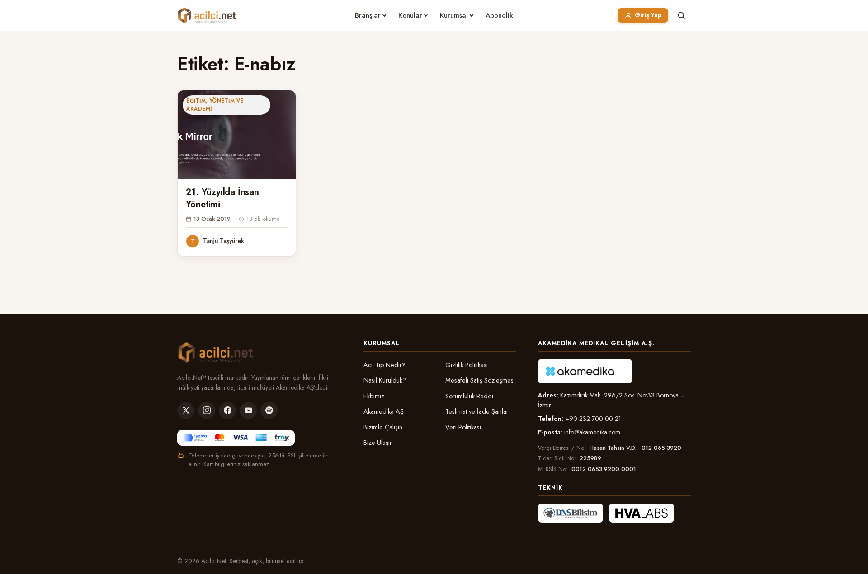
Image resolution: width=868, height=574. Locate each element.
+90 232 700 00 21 (593, 418)
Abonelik (499, 15)
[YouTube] (248, 410)
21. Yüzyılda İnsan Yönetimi (222, 198)
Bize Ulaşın (378, 442)
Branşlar (368, 15)
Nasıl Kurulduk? (384, 380)
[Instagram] (206, 410)
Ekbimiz (373, 396)
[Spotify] (269, 410)
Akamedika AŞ (383, 411)
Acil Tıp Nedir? (384, 364)
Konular (410, 15)
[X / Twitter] (185, 410)
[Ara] (681, 15)
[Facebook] (227, 410)
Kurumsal (454, 15)
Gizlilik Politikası (466, 364)
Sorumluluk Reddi (469, 396)
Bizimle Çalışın (382, 427)
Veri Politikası (463, 427)
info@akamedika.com (592, 432)
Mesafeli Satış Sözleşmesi (480, 380)
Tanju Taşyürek (223, 240)
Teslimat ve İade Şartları (477, 411)
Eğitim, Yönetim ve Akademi (214, 104)
